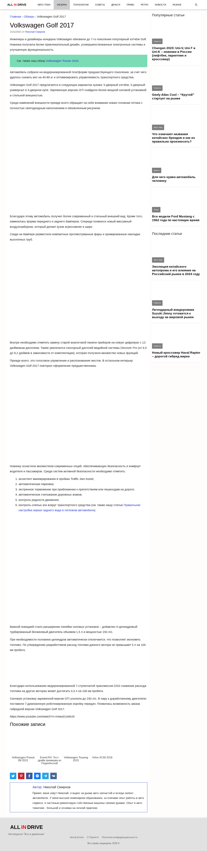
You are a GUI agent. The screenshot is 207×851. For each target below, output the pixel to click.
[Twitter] (13, 776)
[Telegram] (45, 776)
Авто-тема (44, 4)
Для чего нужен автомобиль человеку (174, 178)
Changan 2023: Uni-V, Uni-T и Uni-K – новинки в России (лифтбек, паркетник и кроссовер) (173, 53)
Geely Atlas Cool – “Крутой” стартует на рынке (173, 96)
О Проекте (93, 837)
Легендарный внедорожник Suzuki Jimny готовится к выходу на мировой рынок (173, 313)
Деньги (115, 4)
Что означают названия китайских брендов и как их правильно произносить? (173, 137)
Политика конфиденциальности (119, 837)
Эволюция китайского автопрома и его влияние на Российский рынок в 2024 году (176, 270)
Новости (160, 4)
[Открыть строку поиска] (196, 4)
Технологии (81, 4)
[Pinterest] (21, 776)
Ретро (144, 4)
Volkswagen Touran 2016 (62, 60)
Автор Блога (77, 837)
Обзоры (62, 4)
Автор (37, 787)
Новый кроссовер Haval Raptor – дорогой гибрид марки (176, 354)
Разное (177, 4)
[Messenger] (37, 776)
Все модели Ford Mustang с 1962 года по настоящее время (175, 218)
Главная (15, 16)
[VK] (53, 776)
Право (130, 4)
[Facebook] (29, 776)
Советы (100, 4)
